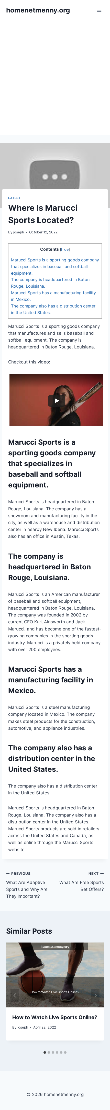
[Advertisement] (55, 77)
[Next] (95, 995)
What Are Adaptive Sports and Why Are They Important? (27, 885)
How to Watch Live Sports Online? (54, 1017)
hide (65, 249)
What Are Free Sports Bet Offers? (81, 882)
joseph (18, 232)
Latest (14, 198)
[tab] (44, 1052)
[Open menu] (99, 10)
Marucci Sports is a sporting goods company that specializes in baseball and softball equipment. (55, 266)
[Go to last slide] (14, 995)
